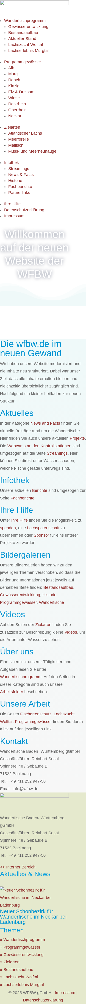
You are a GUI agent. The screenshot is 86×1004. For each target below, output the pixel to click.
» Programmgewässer (20, 947)
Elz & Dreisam (21, 92)
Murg (13, 74)
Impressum (14, 216)
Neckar (14, 116)
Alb (11, 68)
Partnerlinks (19, 192)
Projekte (77, 438)
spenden (8, 528)
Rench (14, 80)
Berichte (39, 490)
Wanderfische (51, 602)
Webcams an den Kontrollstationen (39, 446)
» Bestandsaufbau (16, 969)
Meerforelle (18, 139)
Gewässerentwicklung (28, 26)
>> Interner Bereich (18, 867)
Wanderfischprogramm (25, 20)
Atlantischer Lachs (25, 133)
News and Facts (45, 423)
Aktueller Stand (22, 38)
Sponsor (41, 535)
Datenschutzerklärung (24, 210)
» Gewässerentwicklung (22, 954)
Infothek (11, 162)
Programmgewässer (22, 62)
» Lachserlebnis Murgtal (22, 984)
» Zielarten (9, 962)
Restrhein (17, 104)
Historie (15, 180)
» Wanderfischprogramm (22, 939)
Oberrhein (17, 110)
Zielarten (12, 127)
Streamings (18, 168)
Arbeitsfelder (11, 691)
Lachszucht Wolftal (25, 44)
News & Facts (21, 174)
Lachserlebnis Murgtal (28, 50)
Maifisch (15, 145)
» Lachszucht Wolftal (19, 977)
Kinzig (13, 86)
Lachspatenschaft (43, 528)
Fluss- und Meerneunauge (32, 151)
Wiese (14, 98)
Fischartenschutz (35, 714)
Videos (70, 632)
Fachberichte (20, 186)
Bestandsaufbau (23, 32)
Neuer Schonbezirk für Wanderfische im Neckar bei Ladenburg (33, 916)
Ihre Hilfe (12, 204)
